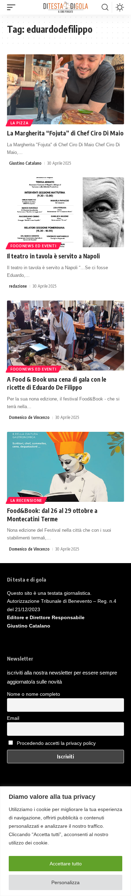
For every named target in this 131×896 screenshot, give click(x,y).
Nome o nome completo (33, 694)
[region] (65, 841)
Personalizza (65, 882)
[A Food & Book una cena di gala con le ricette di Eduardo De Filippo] (65, 336)
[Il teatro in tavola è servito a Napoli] (65, 212)
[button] (13, 7)
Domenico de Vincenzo (29, 417)
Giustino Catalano (25, 163)
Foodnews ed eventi (33, 246)
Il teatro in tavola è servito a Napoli (53, 256)
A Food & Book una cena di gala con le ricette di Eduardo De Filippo (56, 383)
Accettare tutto (66, 863)
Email (13, 718)
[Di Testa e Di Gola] (65, 7)
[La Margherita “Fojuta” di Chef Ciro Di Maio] (65, 89)
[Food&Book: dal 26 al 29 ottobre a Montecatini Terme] (65, 467)
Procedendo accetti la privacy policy (56, 743)
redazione (18, 286)
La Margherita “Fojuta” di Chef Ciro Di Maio (65, 133)
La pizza (19, 123)
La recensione (26, 500)
